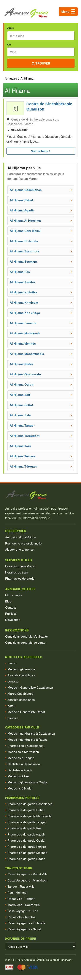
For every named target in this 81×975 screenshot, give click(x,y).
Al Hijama (27, 78)
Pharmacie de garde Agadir (26, 834)
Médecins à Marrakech (23, 752)
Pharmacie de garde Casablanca (30, 804)
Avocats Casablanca (21, 675)
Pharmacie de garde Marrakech (29, 816)
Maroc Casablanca (20, 693)
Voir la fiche (40, 151)
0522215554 (20, 129)
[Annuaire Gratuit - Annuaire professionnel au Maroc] (40, 494)
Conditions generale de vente (25, 642)
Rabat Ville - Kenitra (21, 917)
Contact (10, 607)
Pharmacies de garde (20, 578)
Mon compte (13, 595)
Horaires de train (16, 572)
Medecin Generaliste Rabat (26, 712)
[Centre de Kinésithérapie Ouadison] (15, 108)
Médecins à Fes (18, 776)
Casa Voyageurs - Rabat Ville (28, 874)
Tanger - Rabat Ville (21, 886)
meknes (13, 718)
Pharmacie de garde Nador (26, 859)
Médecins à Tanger (21, 758)
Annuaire (11, 78)
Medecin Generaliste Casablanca (30, 687)
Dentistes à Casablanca (24, 764)
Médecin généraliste (21, 669)
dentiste (13, 681)
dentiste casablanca (21, 699)
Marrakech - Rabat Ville (24, 905)
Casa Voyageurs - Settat (24, 929)
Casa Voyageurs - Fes (23, 911)
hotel (11, 706)
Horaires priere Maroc (20, 566)
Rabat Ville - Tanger (21, 898)
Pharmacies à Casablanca (25, 745)
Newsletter (12, 619)
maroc (12, 663)
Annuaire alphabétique (20, 537)
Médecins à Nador (20, 788)
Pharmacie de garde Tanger (27, 822)
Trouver (42, 63)
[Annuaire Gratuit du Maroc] (40, 13)
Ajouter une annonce (19, 549)
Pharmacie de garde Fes (24, 828)
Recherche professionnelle (23, 543)
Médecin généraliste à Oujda (27, 782)
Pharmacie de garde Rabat (26, 810)
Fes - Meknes (17, 892)
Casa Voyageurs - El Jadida (26, 923)
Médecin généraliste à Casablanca (31, 733)
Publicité (11, 613)
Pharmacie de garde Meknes (27, 852)
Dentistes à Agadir (20, 770)
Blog (8, 601)
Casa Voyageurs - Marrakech (28, 880)
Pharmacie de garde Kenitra (27, 846)
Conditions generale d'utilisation (27, 636)
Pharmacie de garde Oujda (26, 840)
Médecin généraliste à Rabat (27, 739)
